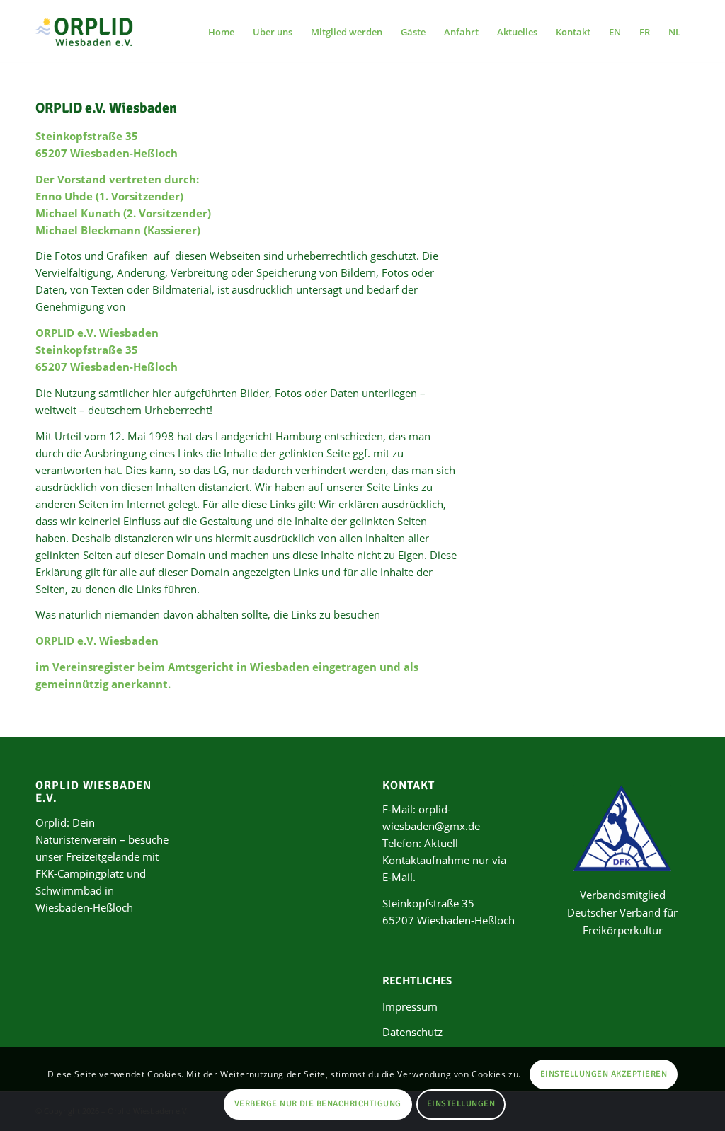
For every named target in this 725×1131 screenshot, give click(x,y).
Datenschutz (412, 1032)
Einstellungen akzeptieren (603, 1074)
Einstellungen (461, 1103)
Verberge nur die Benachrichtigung (317, 1103)
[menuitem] (221, 32)
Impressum (410, 1006)
